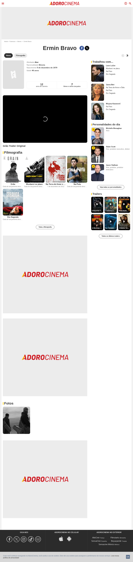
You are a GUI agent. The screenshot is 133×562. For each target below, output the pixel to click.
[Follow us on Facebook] (9, 539)
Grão (13, 184)
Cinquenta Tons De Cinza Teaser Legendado (97, 211)
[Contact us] (38, 539)
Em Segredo (13, 217)
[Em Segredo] (13, 202)
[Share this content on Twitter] (87, 48)
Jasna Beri (110, 85)
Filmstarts (115, 537)
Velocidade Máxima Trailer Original (124, 211)
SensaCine (96, 541)
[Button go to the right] (127, 55)
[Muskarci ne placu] (34, 169)
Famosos (12, 41)
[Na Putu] (77, 169)
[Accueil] (64, 3)
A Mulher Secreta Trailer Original (124, 228)
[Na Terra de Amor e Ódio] (56, 169)
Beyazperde (116, 541)
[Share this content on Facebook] (81, 48)
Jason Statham (112, 165)
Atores (19, 41)
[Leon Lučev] (97, 73)
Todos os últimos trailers (111, 236)
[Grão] (13, 169)
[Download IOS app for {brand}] (62, 539)
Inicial (6, 41)
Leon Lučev (110, 66)
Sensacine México (106, 544)
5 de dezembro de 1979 (47, 68)
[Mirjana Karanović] (97, 111)
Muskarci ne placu (34, 184)
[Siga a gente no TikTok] (31, 539)
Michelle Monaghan (114, 128)
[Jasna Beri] (97, 92)
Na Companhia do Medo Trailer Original (111, 228)
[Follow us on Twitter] (17, 539)
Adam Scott (110, 147)
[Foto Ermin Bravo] (16, 420)
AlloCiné (95, 537)
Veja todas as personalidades (111, 187)
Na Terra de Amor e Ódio (56, 184)
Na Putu (77, 184)
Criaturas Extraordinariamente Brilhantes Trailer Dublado (111, 211)
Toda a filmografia (45, 227)
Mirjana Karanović (113, 104)
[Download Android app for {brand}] (70, 539)
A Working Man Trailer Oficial (97, 228)
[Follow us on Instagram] (24, 539)
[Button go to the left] (122, 55)
